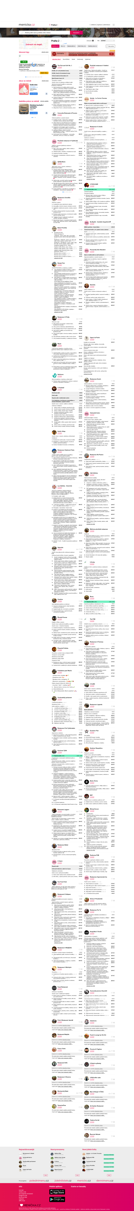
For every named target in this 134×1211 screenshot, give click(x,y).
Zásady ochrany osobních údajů (38, 1209)
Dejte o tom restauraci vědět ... (65, 1029)
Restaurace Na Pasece (96, 454)
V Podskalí (61, 387)
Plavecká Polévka (63, 648)
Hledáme (33, 105)
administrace (106, 24)
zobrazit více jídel (58, 258)
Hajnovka (60, 547)
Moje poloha (111, 46)
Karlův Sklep (61, 431)
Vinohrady (80, 59)
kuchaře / (40, 105)
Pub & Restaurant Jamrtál (65, 1020)
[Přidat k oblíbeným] (79, 67)
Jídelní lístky (82, 46)
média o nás (22, 1192)
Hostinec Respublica (96, 748)
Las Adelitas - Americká (65, 486)
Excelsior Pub (94, 730)
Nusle (73, 59)
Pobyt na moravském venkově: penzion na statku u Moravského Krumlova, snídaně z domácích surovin (32, 66)
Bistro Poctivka (62, 228)
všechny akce (45, 80)
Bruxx (91, 596)
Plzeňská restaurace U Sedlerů (99, 65)
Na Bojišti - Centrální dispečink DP (100, 222)
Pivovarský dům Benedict (97, 249)
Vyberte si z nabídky (61, 1025)
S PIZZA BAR (94, 184)
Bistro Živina (94, 781)
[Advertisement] (99, 323)
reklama (21, 1199)
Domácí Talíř (58, 1165)
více (46, 1175)
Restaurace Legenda (96, 704)
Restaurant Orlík (62, 1063)
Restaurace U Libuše (96, 126)
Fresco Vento (62, 1048)
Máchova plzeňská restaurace (99, 529)
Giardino (60, 599)
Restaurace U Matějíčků (65, 947)
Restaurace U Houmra (64, 1077)
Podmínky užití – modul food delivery (61, 1209)
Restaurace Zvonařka (64, 197)
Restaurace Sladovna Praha (66, 450)
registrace (99, 24)
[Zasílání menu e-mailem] (81, 67)
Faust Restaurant (63, 987)
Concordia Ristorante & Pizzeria (67, 113)
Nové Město (66, 59)
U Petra (57, 1161)
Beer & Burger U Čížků (97, 1092)
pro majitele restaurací (26, 1193)
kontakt (21, 1190)
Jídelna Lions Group (60, 1157)
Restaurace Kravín (95, 379)
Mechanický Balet (63, 1091)
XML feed (22, 1201)
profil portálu (23, 1197)
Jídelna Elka (58, 1153)
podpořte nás (23, 1195)
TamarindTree (62, 1105)
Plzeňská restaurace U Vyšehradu (68, 140)
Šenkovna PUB (94, 855)
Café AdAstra (33, 89)
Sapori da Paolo (95, 337)
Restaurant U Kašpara (64, 894)
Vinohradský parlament (65, 697)
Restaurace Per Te (95, 910)
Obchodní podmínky (24, 1209)
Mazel (59, 343)
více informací (33, 93)
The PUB (92, 619)
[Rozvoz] (77, 143)
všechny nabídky (44, 101)
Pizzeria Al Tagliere (96, 1049)
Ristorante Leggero (63, 809)
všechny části (56, 59)
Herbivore (60, 374)
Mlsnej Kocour (94, 809)
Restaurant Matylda (63, 1034)
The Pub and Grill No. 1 (65, 65)
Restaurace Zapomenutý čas (98, 877)
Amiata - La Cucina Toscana (98, 98)
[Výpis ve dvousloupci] (93, 41)
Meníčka (55, 46)
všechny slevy (45, 52)
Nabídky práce (92, 46)
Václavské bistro (95, 413)
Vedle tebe (33, 85)
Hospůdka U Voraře (96, 931)
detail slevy (44, 73)
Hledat (76, 33)
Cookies (49, 1209)
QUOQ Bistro (61, 162)
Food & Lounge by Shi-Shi (98, 1035)
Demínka (92, 285)
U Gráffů (92, 684)
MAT (91, 795)
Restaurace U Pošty (63, 317)
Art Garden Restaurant (96, 1106)
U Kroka (92, 562)
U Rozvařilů (33, 108)
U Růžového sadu (95, 1077)
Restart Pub (61, 263)
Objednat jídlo (71, 46)
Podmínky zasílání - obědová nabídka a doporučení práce (85, 1209)
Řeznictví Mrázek (95, 1134)
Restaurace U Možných (64, 967)
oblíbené (93, 24)
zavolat (59, 67)
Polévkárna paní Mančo (65, 670)
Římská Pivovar (62, 617)
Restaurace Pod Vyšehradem (66, 728)
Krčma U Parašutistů (96, 899)
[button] (32, 117)
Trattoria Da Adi (94, 1120)
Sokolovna (93, 1021)
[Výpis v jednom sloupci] (95, 41)
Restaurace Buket (63, 845)
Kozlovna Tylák (62, 750)
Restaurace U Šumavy (96, 642)
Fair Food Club (62, 882)
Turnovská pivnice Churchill (98, 991)
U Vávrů (60, 861)
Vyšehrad (87, 59)
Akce (63, 46)
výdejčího (33, 107)
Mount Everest (59, 1169)
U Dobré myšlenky (95, 1063)
